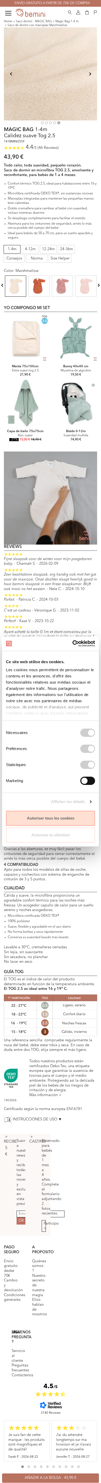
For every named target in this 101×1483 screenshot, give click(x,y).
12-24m (48, 249)
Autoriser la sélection (50, 835)
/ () (42, 148)
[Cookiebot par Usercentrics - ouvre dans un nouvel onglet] (72, 643)
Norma (37, 258)
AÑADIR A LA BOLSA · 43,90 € (50, 1478)
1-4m (12, 249)
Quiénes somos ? (39, 1266)
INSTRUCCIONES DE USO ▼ (37, 1119)
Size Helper (60, 258)
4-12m (30, 249)
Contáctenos (22, 1375)
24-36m (66, 249)
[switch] (87, 749)
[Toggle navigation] (8, 13)
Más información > (45, 1095)
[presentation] (2, 285)
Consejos (14, 258)
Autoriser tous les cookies (50, 818)
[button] (70, 11)
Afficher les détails (68, 801)
